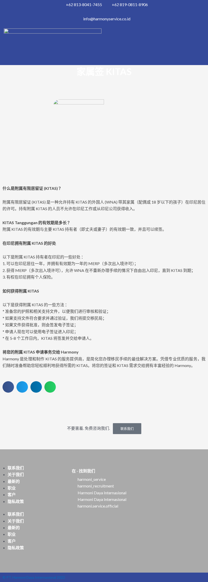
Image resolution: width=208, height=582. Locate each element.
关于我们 (16, 474)
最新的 (14, 481)
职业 (12, 487)
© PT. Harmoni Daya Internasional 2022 (34, 577)
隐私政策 (16, 501)
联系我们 (127, 428)
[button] (8, 387)
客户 (12, 494)
